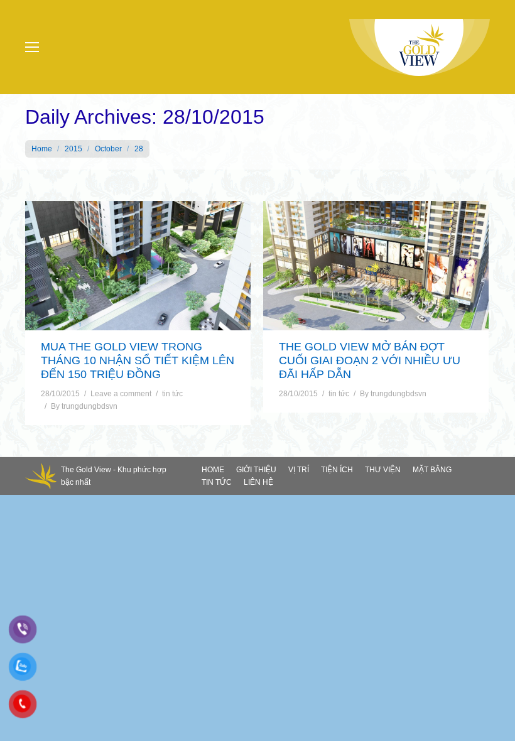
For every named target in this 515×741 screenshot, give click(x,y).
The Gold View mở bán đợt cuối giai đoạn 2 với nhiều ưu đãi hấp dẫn (369, 360)
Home (41, 148)
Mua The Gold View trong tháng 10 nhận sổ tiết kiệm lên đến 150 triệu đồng (137, 360)
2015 (73, 148)
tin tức (172, 393)
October (108, 148)
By (84, 406)
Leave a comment (120, 393)
